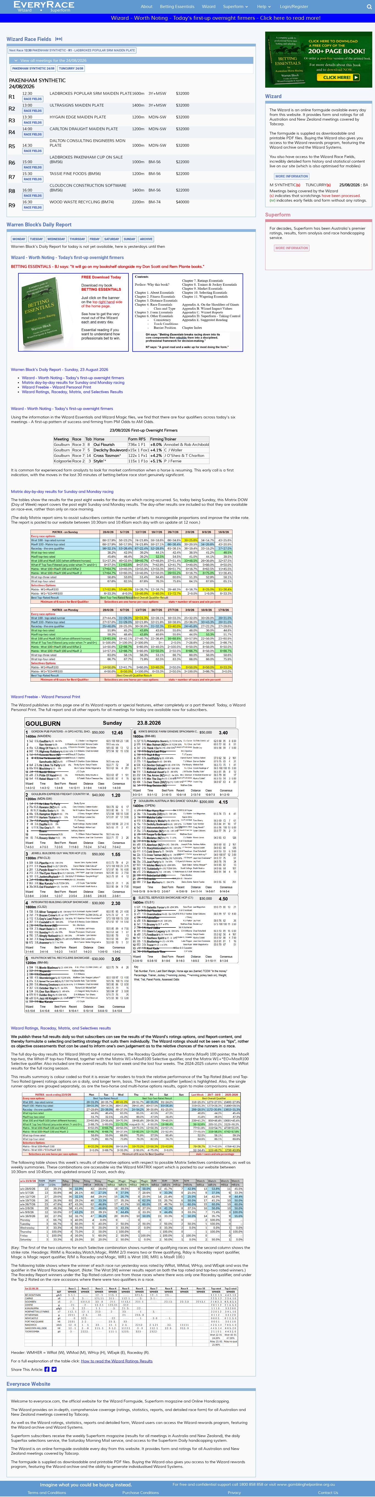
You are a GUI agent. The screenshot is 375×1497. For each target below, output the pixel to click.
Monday (19, 239)
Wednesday (56, 239)
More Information (292, 176)
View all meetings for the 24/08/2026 (52, 60)
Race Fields (33, 99)
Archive (146, 239)
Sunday (129, 239)
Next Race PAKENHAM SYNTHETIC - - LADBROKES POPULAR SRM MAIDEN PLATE (72, 50)
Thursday (77, 239)
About (146, 6)
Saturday (111, 239)
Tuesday (36, 239)
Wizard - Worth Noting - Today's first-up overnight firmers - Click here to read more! (174, 18)
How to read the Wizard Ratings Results (117, 1361)
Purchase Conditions (140, 1492)
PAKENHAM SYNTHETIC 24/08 (33, 68)
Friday (95, 239)
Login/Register (294, 6)
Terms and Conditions (47, 1492)
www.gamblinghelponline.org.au (306, 1484)
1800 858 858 (251, 1484)
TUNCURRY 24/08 (71, 68)
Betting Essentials (177, 6)
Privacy (234, 1492)
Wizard (209, 6)
